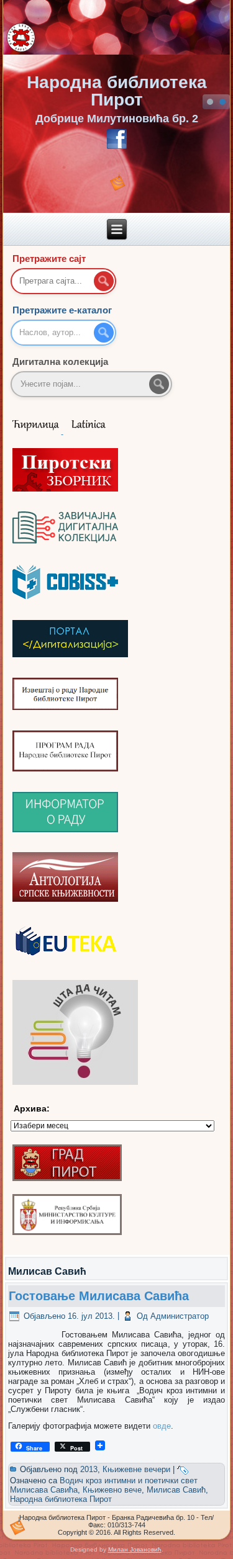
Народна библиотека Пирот (117, 91)
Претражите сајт (49, 258)
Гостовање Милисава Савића (99, 1296)
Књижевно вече (112, 1489)
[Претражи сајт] (104, 281)
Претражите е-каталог (62, 310)
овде (162, 1426)
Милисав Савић (176, 1489)
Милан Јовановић (135, 1549)
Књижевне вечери (136, 1469)
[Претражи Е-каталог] (104, 333)
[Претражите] (159, 384)
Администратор (179, 1316)
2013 (89, 1469)
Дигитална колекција (60, 361)
